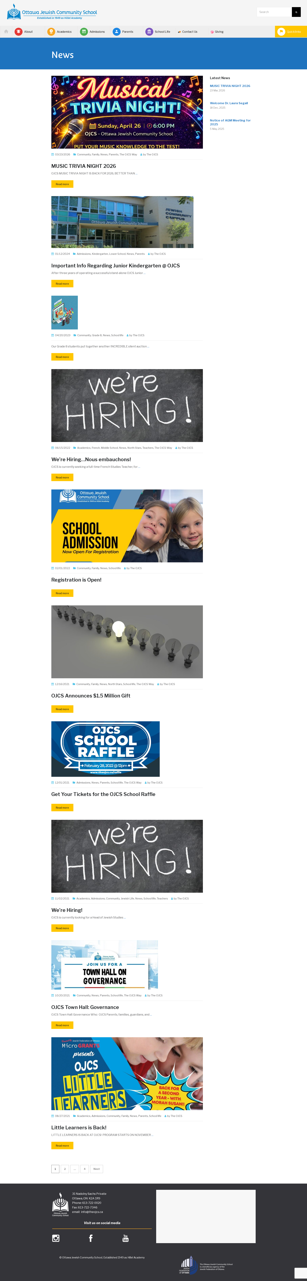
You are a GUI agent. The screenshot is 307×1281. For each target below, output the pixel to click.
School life (117, 335)
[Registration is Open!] (127, 525)
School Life (162, 31)
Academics (64, 31)
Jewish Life (127, 898)
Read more (62, 184)
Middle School (109, 447)
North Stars (134, 447)
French (96, 447)
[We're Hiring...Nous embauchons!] (127, 405)
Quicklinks (294, 31)
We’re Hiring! (66, 910)
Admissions (97, 31)
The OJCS (152, 154)
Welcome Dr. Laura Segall (229, 103)
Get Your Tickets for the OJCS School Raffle (103, 794)
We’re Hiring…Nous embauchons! (91, 459)
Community (84, 154)
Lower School (117, 253)
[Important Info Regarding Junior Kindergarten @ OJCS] (122, 222)
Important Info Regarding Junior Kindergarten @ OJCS (115, 266)
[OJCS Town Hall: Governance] (104, 964)
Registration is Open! (76, 580)
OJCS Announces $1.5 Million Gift (90, 696)
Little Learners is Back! (78, 1128)
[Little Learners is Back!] (127, 1073)
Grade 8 (97, 335)
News (104, 154)
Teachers (148, 447)
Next (96, 1169)
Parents (127, 31)
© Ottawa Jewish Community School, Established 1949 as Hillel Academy (102, 1257)
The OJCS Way (128, 154)
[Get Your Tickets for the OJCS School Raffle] (105, 748)
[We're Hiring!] (127, 856)
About (28, 31)
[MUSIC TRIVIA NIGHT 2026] (127, 112)
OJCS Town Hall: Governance (85, 1007)
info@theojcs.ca (92, 1212)
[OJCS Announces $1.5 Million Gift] (127, 641)
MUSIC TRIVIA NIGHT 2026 (83, 166)
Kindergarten (100, 253)
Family (95, 154)
